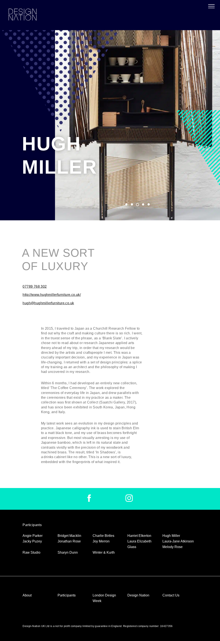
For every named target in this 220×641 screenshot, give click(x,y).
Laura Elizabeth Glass (139, 544)
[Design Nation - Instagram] (129, 500)
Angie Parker (33, 536)
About (27, 595)
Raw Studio (31, 552)
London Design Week (104, 598)
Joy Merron (101, 541)
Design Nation (138, 595)
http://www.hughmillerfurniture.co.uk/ (52, 295)
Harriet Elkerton (139, 536)
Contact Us (170, 595)
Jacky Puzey (32, 541)
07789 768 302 (35, 286)
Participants (67, 595)
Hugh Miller (171, 536)
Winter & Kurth (104, 552)
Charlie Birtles (103, 536)
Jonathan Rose (69, 541)
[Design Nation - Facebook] (89, 500)
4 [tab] (143, 204)
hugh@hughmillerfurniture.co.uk (48, 303)
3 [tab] (137, 205)
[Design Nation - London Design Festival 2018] (23, 15)
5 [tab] (149, 204)
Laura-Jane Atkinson (178, 541)
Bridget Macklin (69, 536)
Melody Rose (172, 547)
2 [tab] (132, 204)
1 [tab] (126, 204)
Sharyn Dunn (68, 552)
